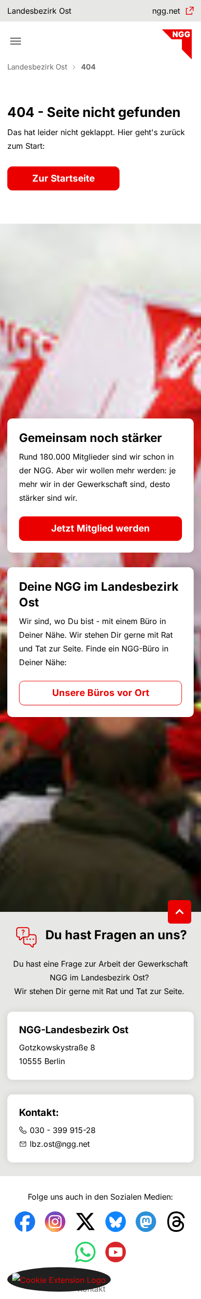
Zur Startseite (63, 178)
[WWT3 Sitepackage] (176, 40)
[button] (59, 1279)
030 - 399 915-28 (63, 1130)
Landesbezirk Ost (39, 11)
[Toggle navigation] (15, 41)
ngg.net (166, 11)
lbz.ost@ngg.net (60, 1144)
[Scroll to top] (179, 912)
